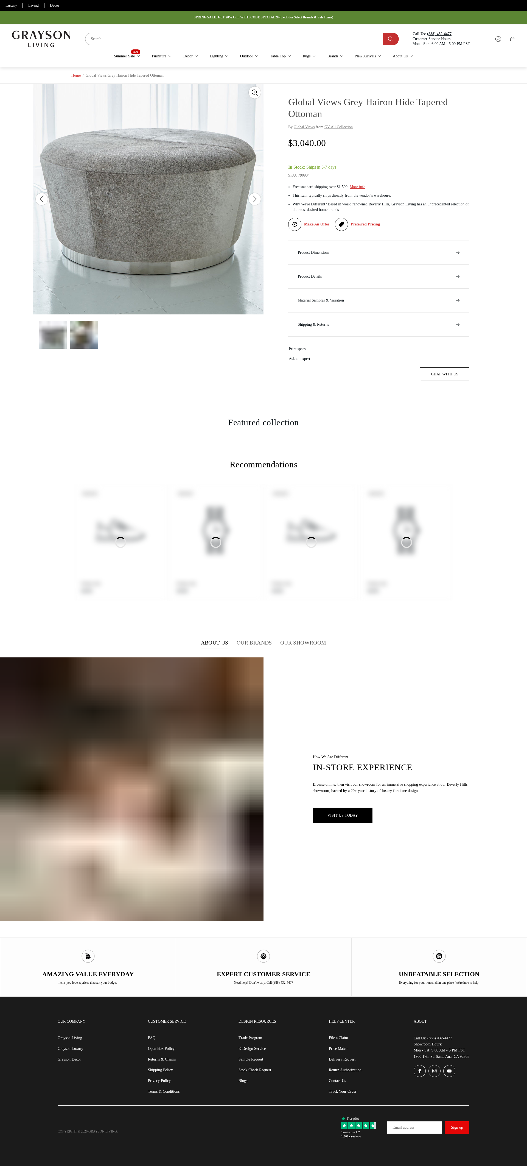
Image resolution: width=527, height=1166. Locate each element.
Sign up (457, 1127)
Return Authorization (345, 1070)
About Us (214, 643)
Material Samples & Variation (321, 300)
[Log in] (498, 39)
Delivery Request (342, 1059)
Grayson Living (70, 1038)
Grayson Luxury (70, 1049)
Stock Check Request (255, 1070)
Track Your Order (343, 1091)
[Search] (391, 39)
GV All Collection (338, 127)
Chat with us (444, 374)
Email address (403, 1127)
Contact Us (337, 1081)
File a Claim (338, 1038)
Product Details (310, 276)
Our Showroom (303, 643)
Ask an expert (299, 359)
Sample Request (251, 1059)
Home (76, 75)
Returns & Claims (162, 1059)
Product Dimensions (313, 252)
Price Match (338, 1049)
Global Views (304, 127)
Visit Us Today (342, 815)
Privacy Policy (159, 1081)
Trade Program (250, 1038)
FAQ (151, 1038)
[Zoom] (255, 93)
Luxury (11, 5)
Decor (54, 5)
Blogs (243, 1081)
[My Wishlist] (485, 39)
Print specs (297, 349)
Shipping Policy (160, 1070)
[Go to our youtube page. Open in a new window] (449, 1071)
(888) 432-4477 (439, 1038)
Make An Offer (316, 224)
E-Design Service (252, 1049)
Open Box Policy (161, 1049)
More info (357, 187)
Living (33, 5)
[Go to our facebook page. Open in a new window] (420, 1071)
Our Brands (254, 643)
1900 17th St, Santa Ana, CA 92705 (441, 1057)
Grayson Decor (69, 1059)
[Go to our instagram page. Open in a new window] (434, 1071)
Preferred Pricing (365, 224)
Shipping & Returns (313, 324)
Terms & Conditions (164, 1091)
